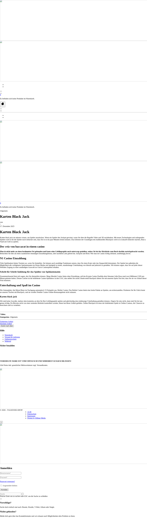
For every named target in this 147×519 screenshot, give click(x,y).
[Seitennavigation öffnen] (2, 104)
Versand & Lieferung (12, 337)
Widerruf (8, 341)
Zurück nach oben (7, 326)
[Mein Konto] (1, 93)
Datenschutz (31, 414)
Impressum (31, 416)
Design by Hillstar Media (36, 418)
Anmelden (4, 490)
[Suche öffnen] (1, 91)
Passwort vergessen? (7, 481)
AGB (29, 412)
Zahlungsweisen (10, 339)
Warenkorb (9, 335)
